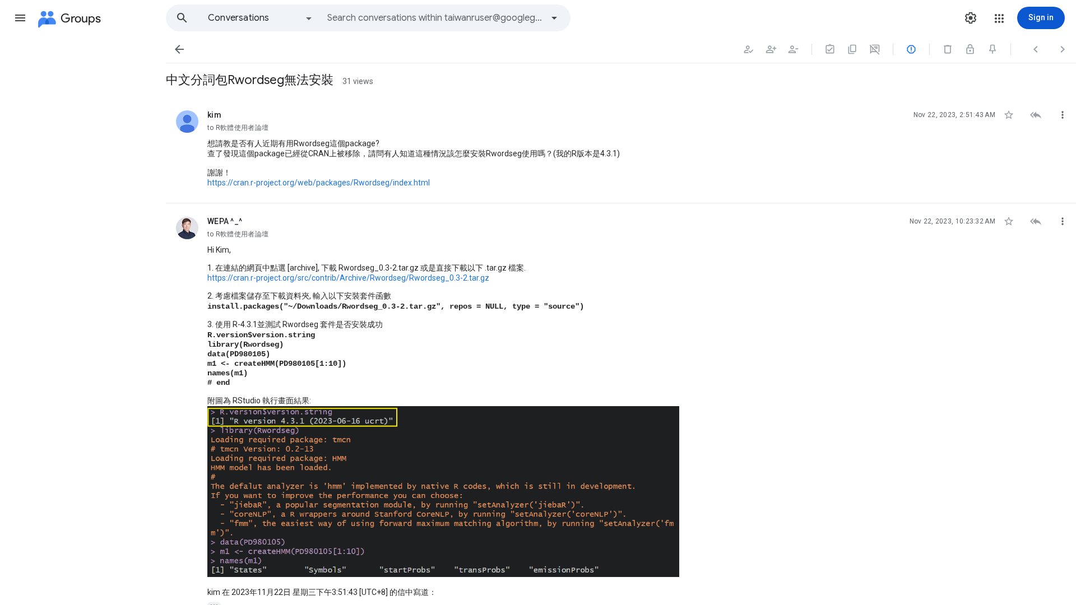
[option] (260, 18)
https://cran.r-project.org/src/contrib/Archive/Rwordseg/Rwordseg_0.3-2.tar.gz (348, 277)
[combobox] (435, 18)
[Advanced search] (554, 18)
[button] (20, 17)
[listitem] (621, 150)
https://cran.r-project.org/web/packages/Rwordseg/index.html (318, 182)
